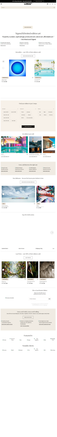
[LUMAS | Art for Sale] (28, 4)
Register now (49, 298)
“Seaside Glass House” (36, 304)
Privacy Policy (45, 305)
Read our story (28, 317)
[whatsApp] (47, 4)
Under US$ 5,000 (6, 120)
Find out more (22, 45)
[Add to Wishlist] (32, 77)
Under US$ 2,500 (6, 117)
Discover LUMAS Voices (7, 324)
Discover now (27, 27)
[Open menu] (1, 4)
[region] (28, 72)
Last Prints (28, 257)
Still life (22, 117)
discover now (4, 171)
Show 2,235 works (28, 126)
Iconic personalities (29, 117)
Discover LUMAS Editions (44, 324)
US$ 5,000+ (14, 120)
